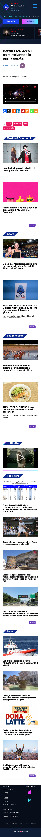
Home (4, 16)
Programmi (8, 789)
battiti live (17, 124)
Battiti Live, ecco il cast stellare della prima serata (17, 55)
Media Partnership (11, 816)
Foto (6, 801)
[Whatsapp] (32, 111)
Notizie (10, 16)
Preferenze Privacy (17, 823)
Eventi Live (8, 809)
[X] (9, 111)
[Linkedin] (18, 111)
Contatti (34, 823)
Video (6, 798)
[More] (36, 111)
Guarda (30, 21)
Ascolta (11, 21)
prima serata (9, 128)
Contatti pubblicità (11, 813)
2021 (9, 124)
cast (25, 124)
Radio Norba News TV (20, 16)
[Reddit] (14, 111)
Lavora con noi (9, 804)
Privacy (7, 823)
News (6, 793)
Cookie (27, 823)
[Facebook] (5, 111)
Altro (32, 225)
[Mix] (27, 111)
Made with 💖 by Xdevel (20, 831)
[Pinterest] (23, 111)
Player (6, 786)
